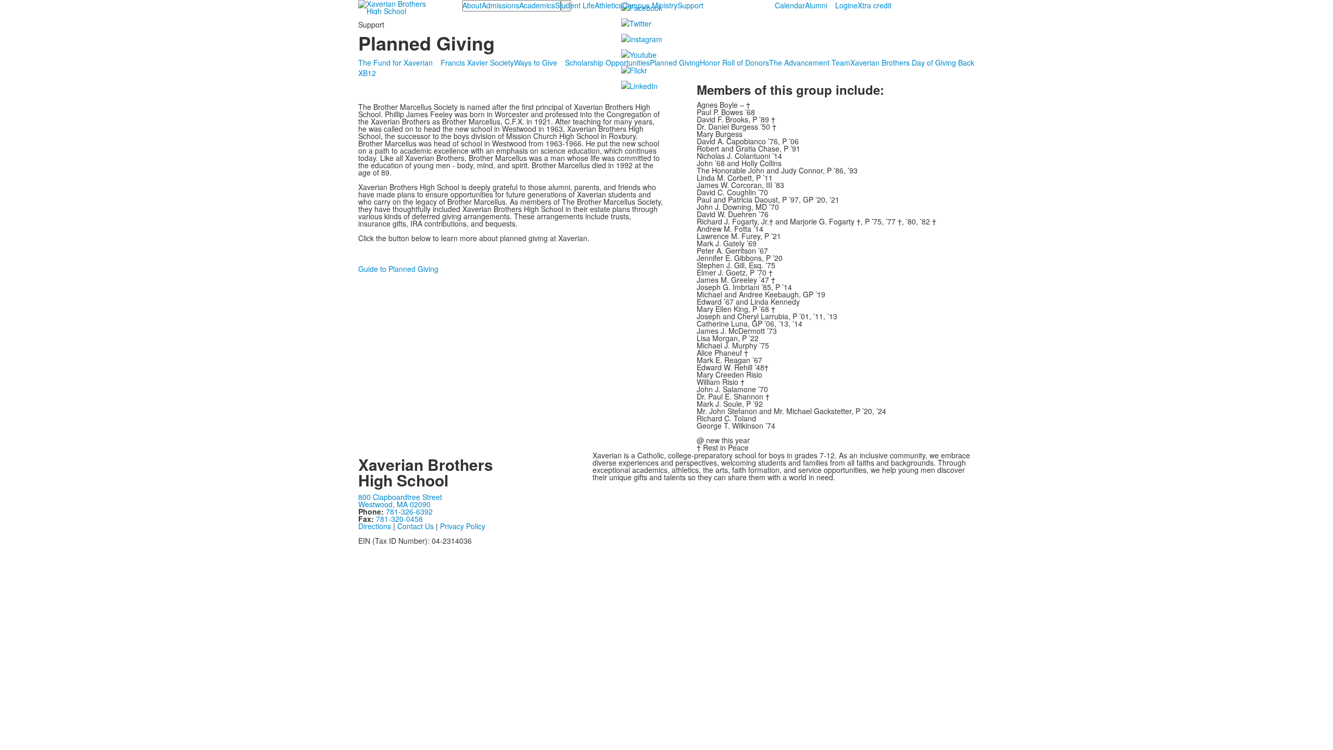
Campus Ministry (649, 5)
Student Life (575, 5)
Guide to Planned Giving (398, 269)
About (472, 5)
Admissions (500, 5)
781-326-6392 (409, 511)
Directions (374, 526)
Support (690, 5)
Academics (537, 5)
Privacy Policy (462, 526)
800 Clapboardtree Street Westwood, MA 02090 (400, 500)
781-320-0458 (399, 519)
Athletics (608, 5)
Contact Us (415, 526)
